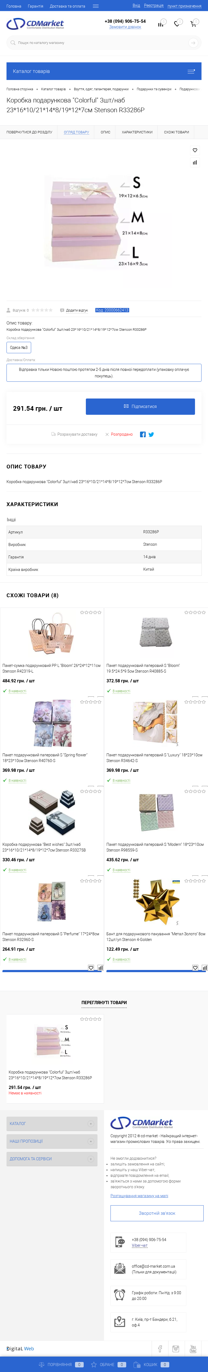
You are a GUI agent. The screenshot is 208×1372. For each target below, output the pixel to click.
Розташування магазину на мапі (139, 1196)
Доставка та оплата (67, 6)
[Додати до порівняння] (195, 162)
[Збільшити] (104, 220)
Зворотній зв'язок (157, 1213)
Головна (13, 6)
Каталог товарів (31, 71)
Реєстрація (154, 5)
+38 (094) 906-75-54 (125, 21)
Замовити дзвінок (125, 27)
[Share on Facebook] (143, 434)
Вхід (136, 5)
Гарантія (35, 6)
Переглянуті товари (104, 1002)
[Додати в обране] (195, 150)
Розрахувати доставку (77, 434)
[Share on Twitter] (151, 434)
